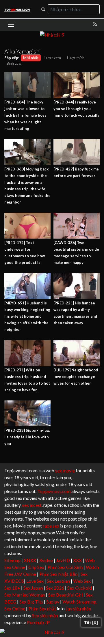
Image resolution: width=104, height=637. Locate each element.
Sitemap (12, 560)
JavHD (63, 560)
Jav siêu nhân (78, 608)
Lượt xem (52, 57)
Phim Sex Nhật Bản (58, 574)
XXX (77, 560)
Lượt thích (75, 57)
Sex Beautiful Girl (65, 594)
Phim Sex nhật (42, 608)
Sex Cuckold (79, 587)
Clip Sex (36, 567)
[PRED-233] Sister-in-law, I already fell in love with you (27, 437)
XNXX (30, 560)
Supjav (52, 601)
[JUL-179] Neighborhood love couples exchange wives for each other (75, 376)
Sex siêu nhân (45, 615)
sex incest (32, 505)
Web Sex (82, 581)
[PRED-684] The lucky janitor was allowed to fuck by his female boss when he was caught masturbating (25, 115)
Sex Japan (33, 587)
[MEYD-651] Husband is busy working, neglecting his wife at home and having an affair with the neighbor (27, 316)
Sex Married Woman (24, 594)
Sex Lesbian (58, 581)
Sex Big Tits (31, 601)
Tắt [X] (91, 622)
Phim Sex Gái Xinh (65, 567)
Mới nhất (30, 57)
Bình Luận (15, 63)
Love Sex (35, 581)
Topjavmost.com (53, 491)
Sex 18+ (12, 587)
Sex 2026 (55, 587)
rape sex (51, 525)
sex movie (65, 470)
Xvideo (46, 560)
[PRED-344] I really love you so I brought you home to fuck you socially (76, 109)
